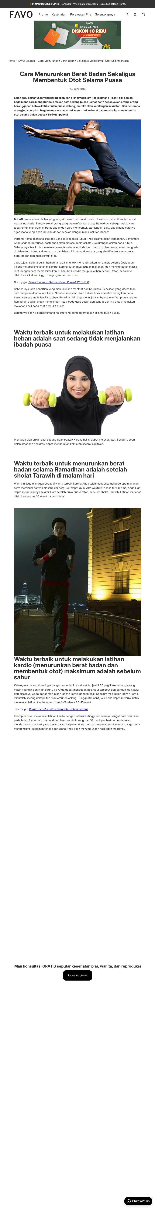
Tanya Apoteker (78, 975)
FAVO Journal (26, 60)
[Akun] (135, 14)
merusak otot (107, 439)
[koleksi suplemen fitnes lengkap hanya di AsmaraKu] (77, 167)
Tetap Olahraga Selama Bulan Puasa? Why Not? (58, 282)
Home (11, 60)
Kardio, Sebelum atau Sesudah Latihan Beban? (58, 709)
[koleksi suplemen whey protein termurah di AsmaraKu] (77, 393)
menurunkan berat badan (44, 227)
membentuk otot (46, 255)
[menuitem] (105, 14)
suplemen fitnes (41, 728)
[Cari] (127, 14)
